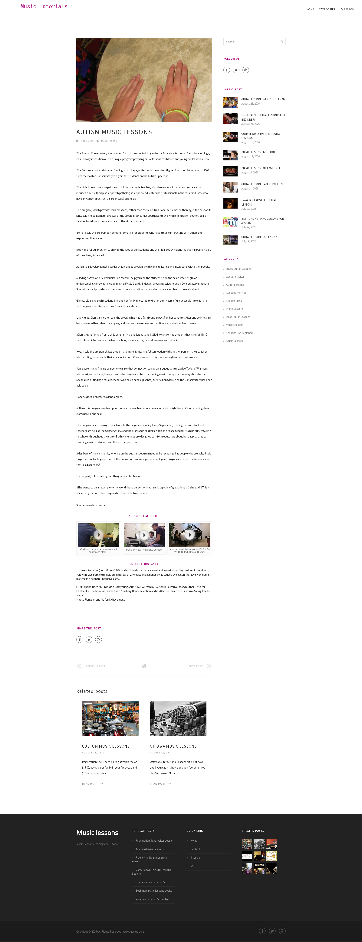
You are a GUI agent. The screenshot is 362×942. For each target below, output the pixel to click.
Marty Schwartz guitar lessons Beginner (151, 871)
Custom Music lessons (106, 746)
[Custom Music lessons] (110, 717)
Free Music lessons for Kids (151, 882)
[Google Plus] (98, 639)
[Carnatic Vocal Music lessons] (247, 868)
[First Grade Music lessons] (271, 856)
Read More (90, 784)
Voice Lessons (234, 325)
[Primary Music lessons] (247, 856)
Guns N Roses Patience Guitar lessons (261, 136)
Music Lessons (109, 140)
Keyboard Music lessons (149, 849)
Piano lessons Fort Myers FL (261, 168)
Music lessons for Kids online (152, 899)
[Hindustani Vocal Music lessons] (271, 868)
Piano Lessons (234, 308)
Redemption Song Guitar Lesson (154, 840)
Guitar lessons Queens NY (259, 237)
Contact (195, 849)
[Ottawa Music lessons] (178, 717)
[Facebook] (79, 639)
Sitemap (195, 857)
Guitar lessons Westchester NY (263, 99)
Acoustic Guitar (235, 276)
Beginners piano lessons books (153, 890)
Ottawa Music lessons (173, 746)
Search (349, 9)
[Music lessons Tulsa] (259, 868)
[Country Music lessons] (271, 844)
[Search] (281, 41)
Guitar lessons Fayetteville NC (262, 184)
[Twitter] (89, 639)
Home (310, 9)
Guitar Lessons (235, 285)
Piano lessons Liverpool (258, 152)
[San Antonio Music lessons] (259, 856)
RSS (192, 866)
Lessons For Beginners (240, 333)
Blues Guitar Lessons (238, 268)
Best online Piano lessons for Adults (262, 221)
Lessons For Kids (236, 292)
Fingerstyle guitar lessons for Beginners (263, 117)
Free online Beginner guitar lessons (150, 859)
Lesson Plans (234, 301)
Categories (327, 9)
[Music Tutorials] (40, 6)
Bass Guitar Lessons (238, 317)
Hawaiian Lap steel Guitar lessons (259, 202)
